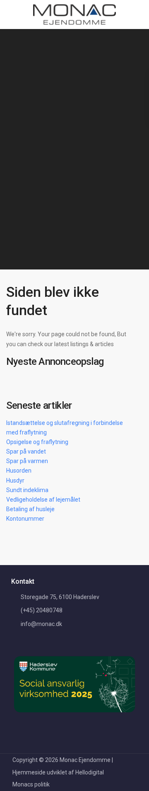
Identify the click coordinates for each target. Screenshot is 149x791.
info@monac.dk (41, 624)
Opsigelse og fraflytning (37, 442)
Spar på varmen (27, 461)
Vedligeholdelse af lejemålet (43, 499)
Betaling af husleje (30, 509)
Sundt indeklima (27, 490)
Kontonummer (25, 518)
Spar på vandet (26, 451)
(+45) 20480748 (41, 610)
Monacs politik (31, 784)
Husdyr (15, 480)
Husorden (18, 470)
